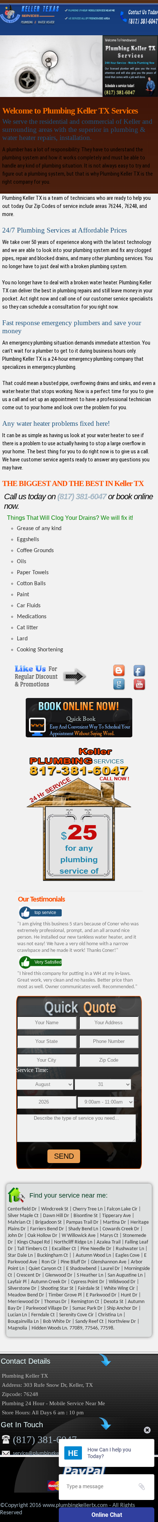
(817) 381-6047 (80, 496)
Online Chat (106, 1514)
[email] (47, 1453)
